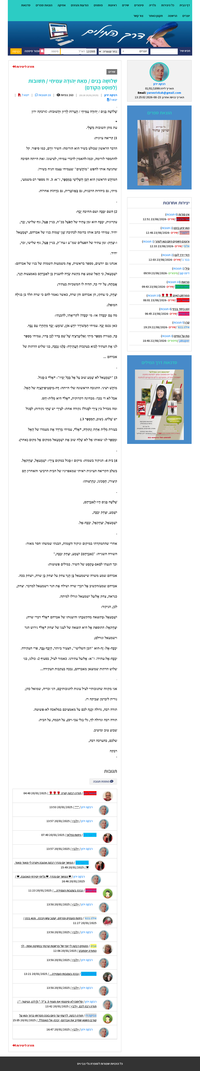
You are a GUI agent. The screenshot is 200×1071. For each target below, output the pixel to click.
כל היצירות (167, 5)
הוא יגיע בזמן (181, 228)
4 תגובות (165, 309)
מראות (185, 282)
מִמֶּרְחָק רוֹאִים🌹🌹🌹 (175, 295)
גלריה (152, 5)
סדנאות (25, 5)
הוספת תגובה (101, 781)
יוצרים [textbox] (143, 51)
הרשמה (172, 16)
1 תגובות (167, 228)
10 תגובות (174, 282)
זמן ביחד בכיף (180, 309)
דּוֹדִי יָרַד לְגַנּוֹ (181, 255)
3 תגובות (167, 336)
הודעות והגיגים (79, 5)
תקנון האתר (156, 16)
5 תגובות (178, 322)
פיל (187, 268)
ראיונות (112, 5)
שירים (125, 5)
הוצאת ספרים (44, 5)
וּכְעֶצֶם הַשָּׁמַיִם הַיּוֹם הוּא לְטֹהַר (172, 241)
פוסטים (98, 5)
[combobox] (134, 51)
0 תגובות (171, 214)
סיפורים (139, 5)
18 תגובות (44, 95)
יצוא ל (113, 100)
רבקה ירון (159, 84)
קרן (187, 322)
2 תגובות (167, 255)
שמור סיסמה (32, 51)
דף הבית (184, 5)
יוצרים (186, 16)
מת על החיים (181, 336)
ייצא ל (25, 95)
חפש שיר (185, 51)
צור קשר (138, 16)
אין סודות (183, 214)
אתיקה (62, 5)
